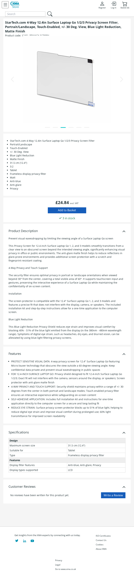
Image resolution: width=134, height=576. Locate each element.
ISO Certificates (103, 535)
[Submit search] (49, 14)
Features (15, 354)
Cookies (99, 544)
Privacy (58, 560)
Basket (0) (125, 7)
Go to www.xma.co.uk (65, 569)
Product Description (23, 231)
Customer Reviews (22, 487)
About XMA (101, 548)
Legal (57, 564)
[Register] (5, 4)
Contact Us (101, 540)
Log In (113, 7)
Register (102, 7)
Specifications (19, 432)
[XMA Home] (15, 4)
